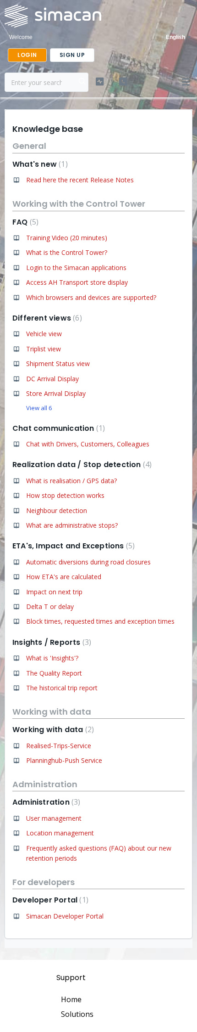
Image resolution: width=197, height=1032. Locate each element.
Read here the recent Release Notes (80, 179)
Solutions (77, 1014)
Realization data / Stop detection (80, 464)
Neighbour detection (56, 510)
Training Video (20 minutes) (66, 237)
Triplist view (43, 348)
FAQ (24, 222)
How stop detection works (65, 495)
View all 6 (39, 408)
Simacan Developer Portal (65, 916)
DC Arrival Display (52, 378)
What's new (39, 164)
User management (54, 818)
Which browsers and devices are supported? (91, 297)
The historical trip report (62, 687)
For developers (43, 882)
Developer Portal (49, 900)
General (29, 146)
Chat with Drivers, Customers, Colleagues (87, 444)
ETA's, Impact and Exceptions (72, 546)
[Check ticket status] (100, 81)
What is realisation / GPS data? (71, 480)
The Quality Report (54, 673)
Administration (44, 784)
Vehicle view (44, 333)
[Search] (82, 82)
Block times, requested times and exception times (100, 621)
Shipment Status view (58, 363)
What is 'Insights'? (52, 658)
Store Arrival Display (56, 393)
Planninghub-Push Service (64, 760)
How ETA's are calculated (63, 576)
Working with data (51, 711)
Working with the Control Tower (78, 203)
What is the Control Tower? (66, 252)
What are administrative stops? (72, 525)
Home (71, 999)
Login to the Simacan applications (76, 267)
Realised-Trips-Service (58, 745)
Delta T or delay (50, 606)
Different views (46, 318)
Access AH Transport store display (77, 282)
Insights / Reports (50, 642)
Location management (60, 833)
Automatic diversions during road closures (88, 562)
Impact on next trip (54, 591)
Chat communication (57, 428)
